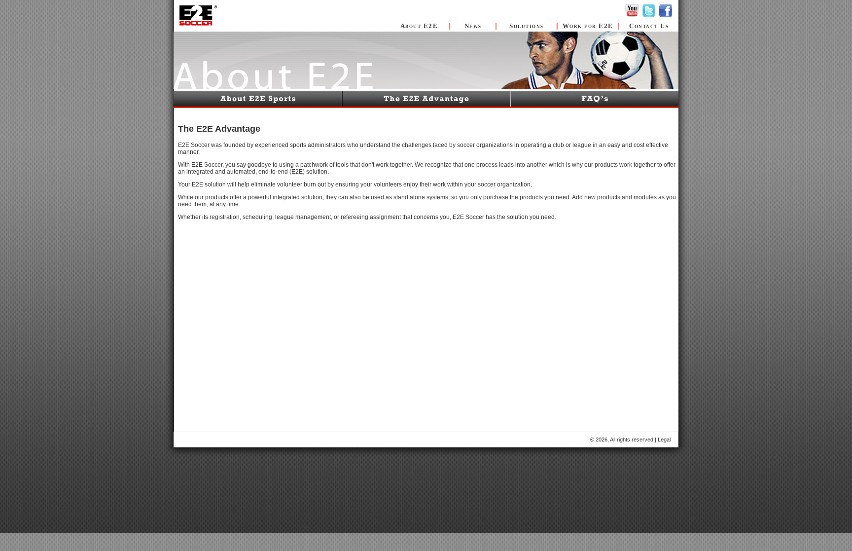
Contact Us (649, 26)
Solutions (526, 26)
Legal (664, 439)
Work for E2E (588, 26)
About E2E (419, 26)
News (473, 26)
